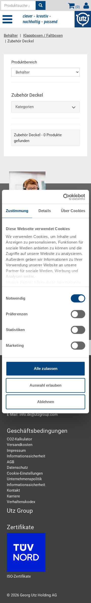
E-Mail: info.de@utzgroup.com (32, 414)
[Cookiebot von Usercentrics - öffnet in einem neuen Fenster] (64, 197)
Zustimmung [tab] (17, 211)
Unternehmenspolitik (24, 479)
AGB (10, 462)
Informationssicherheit (26, 456)
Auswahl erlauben (45, 385)
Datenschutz (17, 467)
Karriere (13, 496)
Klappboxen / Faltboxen (43, 35)
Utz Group (20, 510)
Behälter (11, 35)
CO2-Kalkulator (19, 439)
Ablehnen (45, 402)
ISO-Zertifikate (19, 576)
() (77, 7)
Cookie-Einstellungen (25, 473)
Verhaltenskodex (21, 501)
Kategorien (24, 107)
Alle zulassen (45, 368)
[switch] (78, 314)
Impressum (16, 450)
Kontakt (13, 490)
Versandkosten (19, 444)
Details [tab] (44, 211)
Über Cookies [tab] (73, 211)
